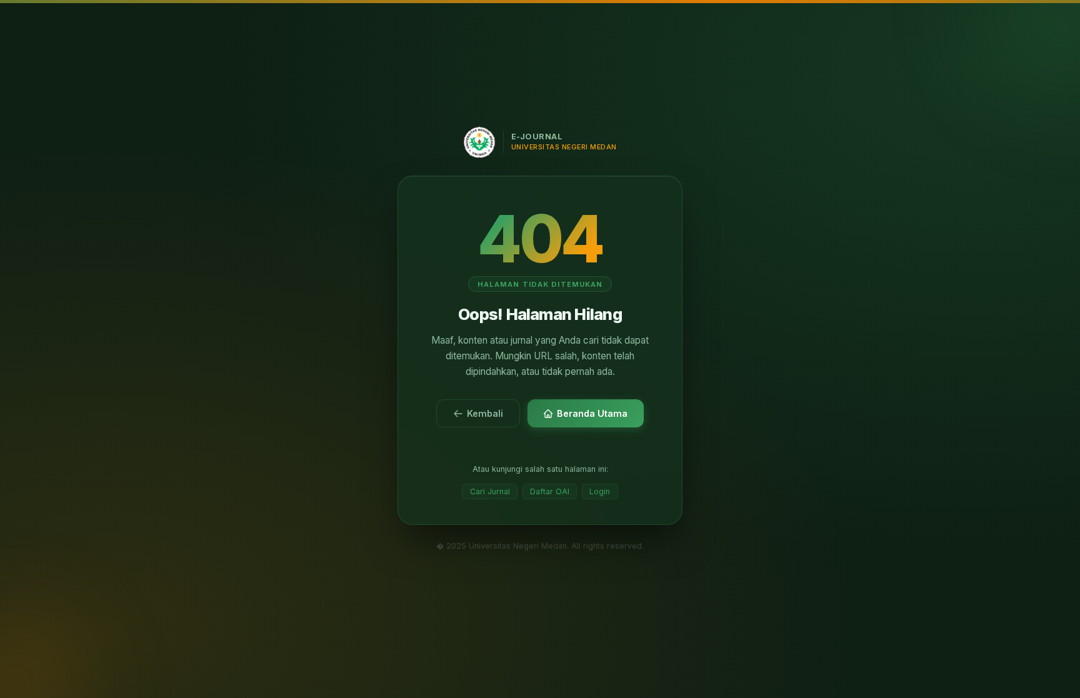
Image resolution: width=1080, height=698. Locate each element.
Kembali (485, 413)
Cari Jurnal (490, 491)
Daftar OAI (549, 491)
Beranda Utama (592, 413)
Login (599, 491)
